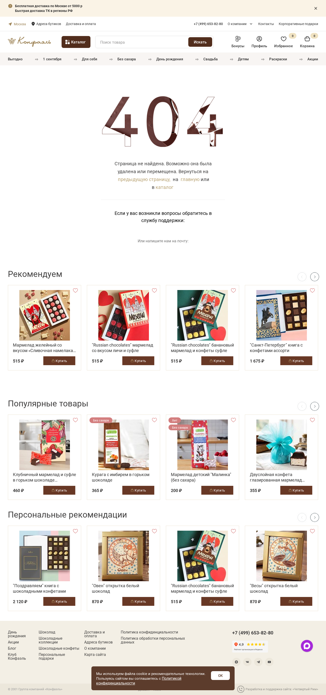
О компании (237, 23)
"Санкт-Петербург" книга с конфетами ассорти (276, 347)
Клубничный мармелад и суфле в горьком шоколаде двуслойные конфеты (44, 477)
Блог (12, 648)
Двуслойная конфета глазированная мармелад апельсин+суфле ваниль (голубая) (276, 477)
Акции (312, 59)
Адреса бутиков (48, 23)
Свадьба (210, 59)
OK (220, 675)
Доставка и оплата (81, 23)
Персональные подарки (52, 656)
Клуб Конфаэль (17, 656)
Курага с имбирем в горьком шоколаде (120, 477)
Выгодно (15, 59)
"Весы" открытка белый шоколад (274, 588)
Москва (20, 24)
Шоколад (47, 632)
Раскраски (278, 59)
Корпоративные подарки (298, 23)
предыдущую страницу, (144, 179)
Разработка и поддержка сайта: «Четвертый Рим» (282, 689)
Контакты (266, 23)
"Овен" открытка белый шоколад (115, 588)
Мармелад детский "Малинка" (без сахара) (201, 477)
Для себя (89, 59)
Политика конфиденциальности (149, 632)
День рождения (169, 59)
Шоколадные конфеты (59, 648)
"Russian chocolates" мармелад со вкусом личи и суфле (122, 347)
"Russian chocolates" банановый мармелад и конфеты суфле (202, 347)
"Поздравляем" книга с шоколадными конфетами (39, 588)
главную (190, 179)
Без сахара (126, 59)
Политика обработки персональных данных (153, 640)
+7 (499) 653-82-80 (252, 632)
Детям (243, 59)
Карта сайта (95, 654)
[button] (314, 276)
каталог (164, 187)
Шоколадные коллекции (50, 640)
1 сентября (52, 59)
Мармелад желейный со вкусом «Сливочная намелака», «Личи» (44, 347)
